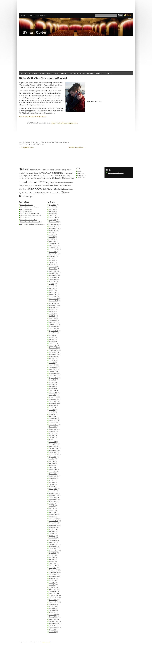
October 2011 (53, 574)
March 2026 (52, 215)
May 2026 (52, 211)
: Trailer (27, 147)
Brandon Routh (28, 178)
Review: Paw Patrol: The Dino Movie (30, 215)
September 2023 (53, 279)
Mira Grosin (65, 142)
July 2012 (51, 555)
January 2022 (52, 322)
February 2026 (53, 217)
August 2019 (52, 380)
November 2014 (53, 495)
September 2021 (53, 331)
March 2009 (52, 632)
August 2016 (52, 457)
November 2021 (53, 326)
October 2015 (53, 474)
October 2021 (53, 329)
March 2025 (52, 241)
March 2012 (52, 563)
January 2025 (52, 245)
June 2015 (52, 482)
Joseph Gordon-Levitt (65, 185)
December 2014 (53, 493)
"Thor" (35, 176)
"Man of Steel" (29, 173)
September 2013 (53, 525)
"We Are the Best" (27, 142)
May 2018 (52, 412)
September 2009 (53, 627)
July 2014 (51, 504)
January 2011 (52, 593)
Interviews (50, 73)
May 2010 (52, 610)
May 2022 (52, 314)
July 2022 (51, 309)
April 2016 (52, 465)
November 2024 (53, 250)
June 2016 (52, 461)
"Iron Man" (22, 173)
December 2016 (53, 448)
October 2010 (53, 600)
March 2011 (52, 589)
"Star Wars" (46, 173)
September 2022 (53, 305)
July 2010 (51, 606)
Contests (27, 73)
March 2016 (52, 467)
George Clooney (23, 185)
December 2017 (53, 422)
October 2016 (53, 452)
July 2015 (51, 480)
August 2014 (52, 501)
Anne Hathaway (58, 175)
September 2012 (53, 551)
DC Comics (34, 181)
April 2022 (52, 316)
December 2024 (53, 247)
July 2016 (51, 459)
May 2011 (52, 585)
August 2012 (52, 553)
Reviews (82, 73)
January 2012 (52, 568)
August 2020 (52, 356)
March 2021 (52, 343)
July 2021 (51, 335)
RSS (129, 15)
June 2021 (52, 337)
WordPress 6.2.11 (46, 642)
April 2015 (52, 487)
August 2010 (52, 604)
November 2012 (53, 546)
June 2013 (52, 531)
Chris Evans (37, 178)
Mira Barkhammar (57, 142)
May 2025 (52, 237)
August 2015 (52, 478)
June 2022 (52, 311)
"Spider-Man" (38, 173)
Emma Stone (62, 182)
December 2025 (53, 222)
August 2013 (52, 527)
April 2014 (52, 510)
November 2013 (53, 521)
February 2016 (53, 469)
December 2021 (53, 324)
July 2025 (51, 232)
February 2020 (53, 367)
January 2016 (52, 472)
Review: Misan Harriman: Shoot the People (32, 224)
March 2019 (52, 390)
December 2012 (53, 544)
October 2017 (53, 427)
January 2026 (52, 220)
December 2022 (53, 299)
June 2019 (52, 384)
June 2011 (52, 583)
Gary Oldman (69, 182)
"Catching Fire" (45, 169)
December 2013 (53, 519)
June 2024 (52, 260)
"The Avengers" (68, 173)
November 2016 (53, 450)
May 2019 (52, 386)
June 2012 (52, 557)
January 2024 (52, 271)
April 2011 (52, 587)
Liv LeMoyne (36, 142)
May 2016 (52, 463)
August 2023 (52, 282)
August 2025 (52, 230)
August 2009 (52, 630)
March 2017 (52, 442)
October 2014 (53, 497)
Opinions (63, 73)
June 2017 (52, 435)
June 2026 (52, 209)
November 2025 (53, 224)
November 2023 (53, 275)
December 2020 (53, 348)
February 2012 (53, 566)
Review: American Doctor (27, 217)
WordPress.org (81, 177)
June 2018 (52, 410)
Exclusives (35, 73)
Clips (21, 73)
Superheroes (99, 73)
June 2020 (52, 361)
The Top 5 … (108, 73)
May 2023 (52, 288)
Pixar (23, 193)
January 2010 (52, 619)
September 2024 (53, 254)
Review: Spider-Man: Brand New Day (30, 222)
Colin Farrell (70, 178)
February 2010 (53, 617)
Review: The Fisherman (26, 205)
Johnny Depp (53, 185)
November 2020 (53, 350)
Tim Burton (50, 193)
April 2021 (52, 341)
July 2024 (51, 258)
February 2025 (53, 243)
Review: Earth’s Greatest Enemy (29, 207)
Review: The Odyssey (26, 211)
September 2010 (53, 602)
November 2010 (53, 598)
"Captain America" (35, 170)
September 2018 (53, 403)
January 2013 (52, 542)
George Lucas (32, 185)
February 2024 (53, 269)
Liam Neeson (23, 189)
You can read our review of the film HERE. (32, 116)
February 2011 (53, 591)
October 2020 (53, 352)
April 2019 (52, 388)
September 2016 (53, 454)
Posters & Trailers (73, 73)
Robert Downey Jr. (30, 193)
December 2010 (53, 595)
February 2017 (53, 444)
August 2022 (52, 307)
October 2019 (53, 375)
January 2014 (52, 516)
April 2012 (52, 561)
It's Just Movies (35, 32)
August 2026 (52, 205)
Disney (46, 182)
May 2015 (52, 484)
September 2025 (53, 228)
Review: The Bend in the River (28, 220)
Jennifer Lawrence (42, 185)
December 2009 (53, 621)
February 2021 (53, 346)
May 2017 (52, 437)
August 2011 (52, 578)
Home (23, 16)
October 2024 (53, 252)
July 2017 (51, 433)
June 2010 (52, 608)
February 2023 (53, 294)
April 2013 (52, 536)
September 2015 (53, 476)
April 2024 (52, 264)
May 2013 (52, 533)
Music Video (52, 188)
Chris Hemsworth (47, 178)
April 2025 (52, 239)
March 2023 (52, 292)
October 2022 (53, 303)
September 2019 (53, 378)
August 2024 (52, 256)
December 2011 (53, 570)
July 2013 (51, 529)
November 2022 (53, 301)
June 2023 (52, 286)
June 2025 (52, 235)
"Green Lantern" (55, 169)
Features (42, 73)
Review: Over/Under (26, 209)
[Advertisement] (76, 5)
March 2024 (52, 267)
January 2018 (52, 420)
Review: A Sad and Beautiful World (30, 213)
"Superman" (57, 172)
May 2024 (52, 262)
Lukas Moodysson (46, 142)
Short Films (90, 73)
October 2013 (53, 523)
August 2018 (52, 405)
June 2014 (52, 506)
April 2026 (52, 213)
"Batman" (24, 169)
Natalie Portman (63, 189)
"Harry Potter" (66, 169)
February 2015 (53, 489)
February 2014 (53, 514)
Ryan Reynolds (42, 193)
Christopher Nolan (59, 178)
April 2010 (52, 612)
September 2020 (53, 354)
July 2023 (51, 284)
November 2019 (53, 373)
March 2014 (52, 512)
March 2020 (52, 365)
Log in (79, 171)
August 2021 (52, 333)
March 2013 (52, 538)
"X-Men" (50, 176)
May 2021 (52, 339)
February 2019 (53, 393)
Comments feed (81, 175)
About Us (31, 16)
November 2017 (53, 425)
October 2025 (53, 226)
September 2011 (53, 576)
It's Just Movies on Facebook (116, 173)
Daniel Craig (22, 182)
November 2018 (53, 399)
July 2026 (51, 207)
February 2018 (53, 418)
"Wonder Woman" (42, 176)
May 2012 (52, 559)
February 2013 (53, 540)
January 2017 (52, 446)
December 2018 (53, 397)
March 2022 (52, 318)
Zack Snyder (29, 197)
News (56, 73)
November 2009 (53, 623)
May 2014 (52, 508)
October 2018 (53, 401)
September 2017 (53, 429)
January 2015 (52, 491)
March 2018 (52, 416)
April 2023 (52, 290)
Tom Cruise (57, 193)
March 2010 (52, 615)
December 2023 (53, 273)
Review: (76, 147)
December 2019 (53, 371)
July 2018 (51, 408)
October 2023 (53, 277)
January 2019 (52, 395)
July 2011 (51, 580)
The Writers (41, 16)
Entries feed (80, 173)
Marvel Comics (37, 188)
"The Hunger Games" (25, 175)
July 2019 (51, 382)
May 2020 (52, 363)
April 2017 (52, 440)
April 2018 (52, 414)
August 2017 (52, 431)
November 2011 (53, 572)
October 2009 (53, 625)
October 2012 (53, 548)
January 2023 (52, 296)
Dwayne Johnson (54, 182)
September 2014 (53, 499)
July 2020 (51, 358)
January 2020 (52, 369)
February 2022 (53, 320)
